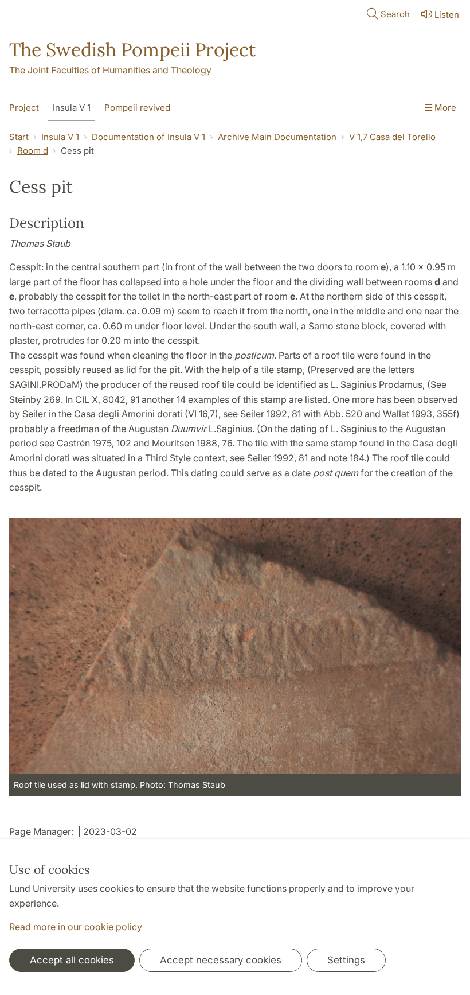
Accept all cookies (72, 960)
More (444, 107)
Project (24, 107)
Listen (446, 14)
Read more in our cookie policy (75, 926)
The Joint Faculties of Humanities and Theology (110, 70)
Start (19, 136)
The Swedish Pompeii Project (132, 49)
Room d (32, 150)
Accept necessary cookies (220, 960)
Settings (346, 960)
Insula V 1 (72, 107)
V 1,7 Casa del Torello (392, 136)
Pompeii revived (137, 107)
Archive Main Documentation (277, 136)
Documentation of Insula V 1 (148, 136)
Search (395, 14)
